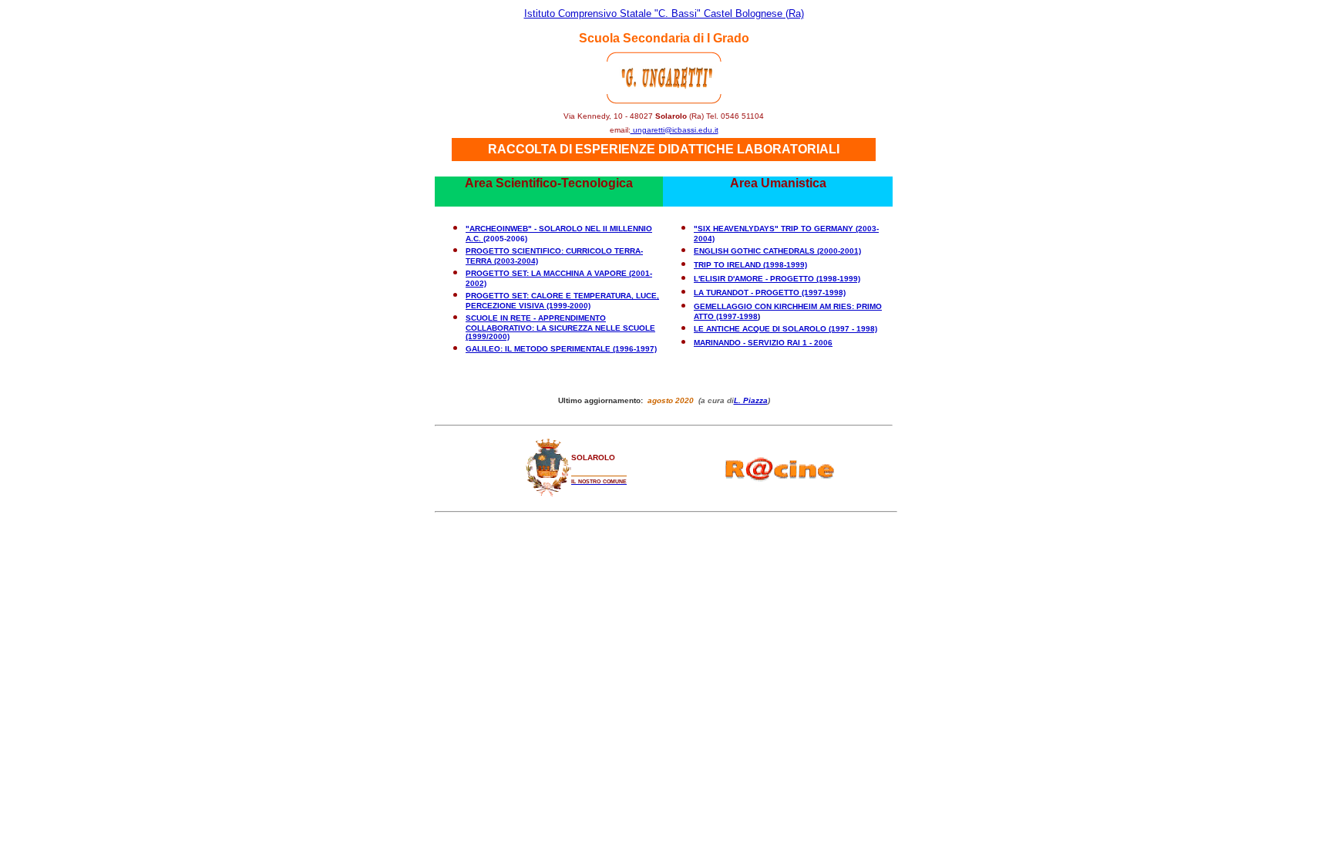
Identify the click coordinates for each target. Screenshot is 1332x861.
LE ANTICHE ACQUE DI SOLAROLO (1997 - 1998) (785, 329)
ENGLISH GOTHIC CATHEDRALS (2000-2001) (777, 251)
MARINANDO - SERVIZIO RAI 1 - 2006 (763, 342)
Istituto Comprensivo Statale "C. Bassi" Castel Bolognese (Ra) (664, 13)
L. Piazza (751, 400)
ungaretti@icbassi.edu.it (674, 130)
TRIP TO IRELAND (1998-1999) (750, 265)
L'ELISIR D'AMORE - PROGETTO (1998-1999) (777, 278)
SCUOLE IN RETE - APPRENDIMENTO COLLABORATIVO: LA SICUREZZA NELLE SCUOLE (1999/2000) (560, 327)
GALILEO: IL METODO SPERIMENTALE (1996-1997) (561, 349)
